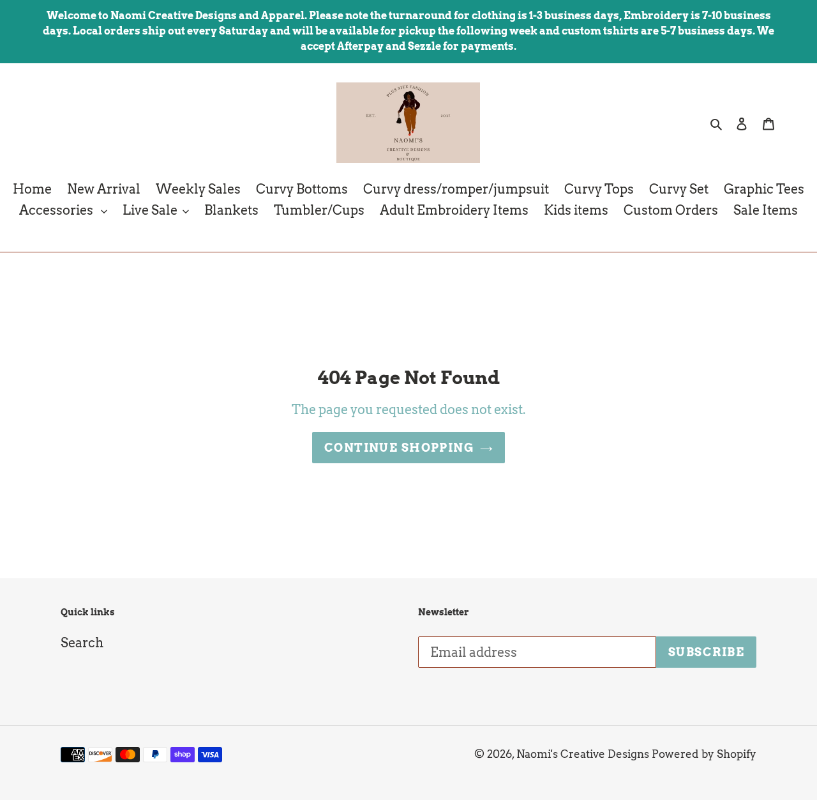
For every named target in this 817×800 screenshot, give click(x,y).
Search (82, 642)
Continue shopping (399, 447)
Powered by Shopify (704, 754)
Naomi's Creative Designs (582, 754)
